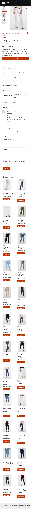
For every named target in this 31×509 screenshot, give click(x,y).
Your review (7, 139)
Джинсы (9, 35)
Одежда (13, 33)
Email (4, 155)
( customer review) (12, 43)
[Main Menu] (28, 2)
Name (5, 149)
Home (3, 33)
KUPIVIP (6, 2)
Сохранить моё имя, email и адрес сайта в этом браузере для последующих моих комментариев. (15, 163)
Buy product (15, 58)
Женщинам (7, 33)
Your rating (6, 136)
